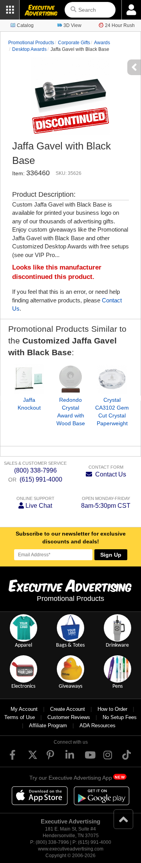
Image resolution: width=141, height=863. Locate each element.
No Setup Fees (120, 717)
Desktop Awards (29, 49)
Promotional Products (31, 42)
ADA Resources (98, 725)
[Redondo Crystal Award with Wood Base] (70, 379)
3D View (72, 25)
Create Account (67, 709)
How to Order (112, 709)
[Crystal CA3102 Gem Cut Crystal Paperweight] (112, 379)
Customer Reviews (68, 717)
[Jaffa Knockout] (29, 379)
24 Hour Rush (120, 25)
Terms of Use (19, 717)
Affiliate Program (48, 725)
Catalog (25, 25)
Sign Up (110, 555)
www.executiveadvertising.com (70, 849)
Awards (102, 42)
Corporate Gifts (74, 42)
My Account (24, 709)
